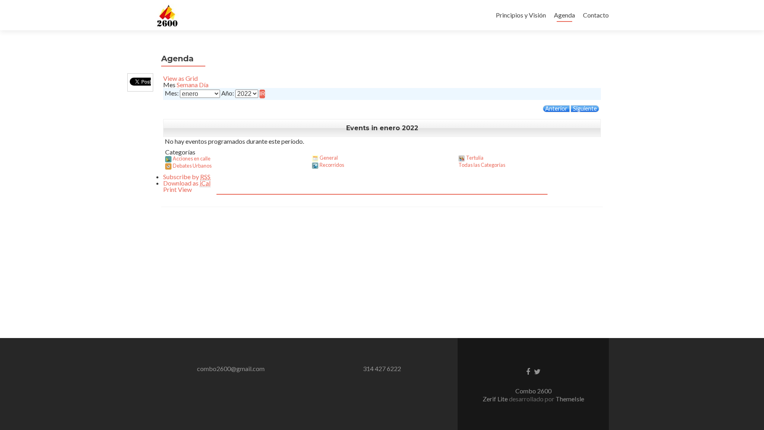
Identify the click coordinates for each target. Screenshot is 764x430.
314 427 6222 (382, 368)
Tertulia (474, 157)
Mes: (172, 93)
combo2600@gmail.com (231, 368)
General (329, 157)
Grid (180, 78)
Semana (187, 84)
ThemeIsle (569, 399)
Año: (227, 93)
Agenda (564, 15)
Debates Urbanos (192, 165)
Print (177, 189)
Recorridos (332, 165)
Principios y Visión (521, 15)
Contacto (596, 15)
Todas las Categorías (481, 165)
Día (204, 84)
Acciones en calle (191, 158)
